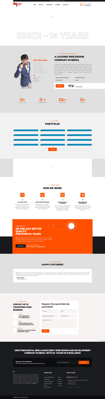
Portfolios (60, 383)
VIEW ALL (52, 149)
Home (34, 4)
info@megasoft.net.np (26, 323)
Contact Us (66, 4)
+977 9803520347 (24, 317)
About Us (41, 4)
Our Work (57, 4)
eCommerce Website (48, 381)
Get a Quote (21, 246)
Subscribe (83, 362)
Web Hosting (47, 387)
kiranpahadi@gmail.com (26, 324)
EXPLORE (60, 86)
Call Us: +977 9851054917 (38, 247)
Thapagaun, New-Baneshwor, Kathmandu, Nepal (77, 380)
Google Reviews (79, 86)
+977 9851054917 (87, 5)
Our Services (49, 4)
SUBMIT (45, 331)
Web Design (47, 379)
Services (59, 381)
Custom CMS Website (49, 377)
